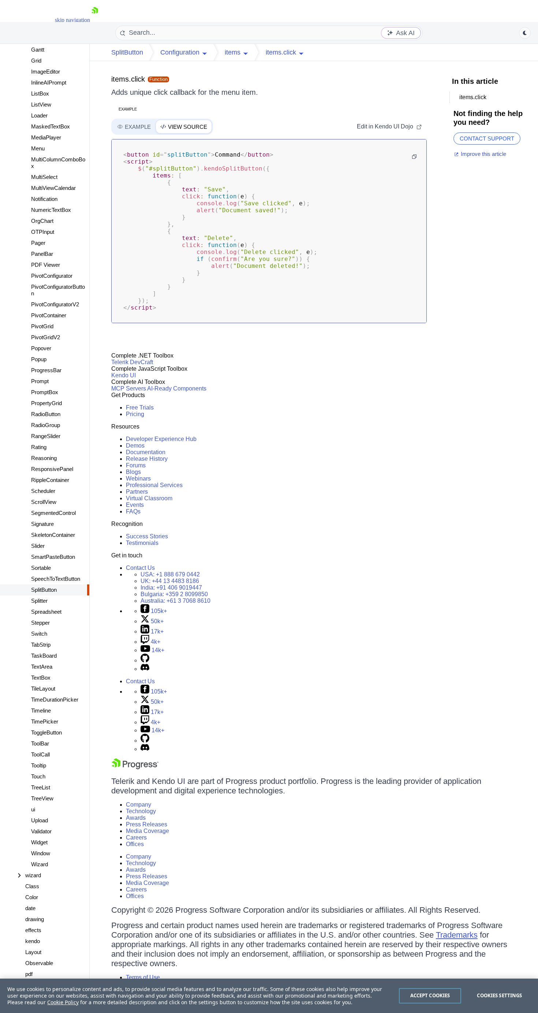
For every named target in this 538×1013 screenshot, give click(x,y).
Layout (33, 952)
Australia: (175, 601)
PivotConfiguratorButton (58, 290)
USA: (170, 574)
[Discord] (145, 669)
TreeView (42, 798)
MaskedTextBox (50, 126)
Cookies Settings (499, 995)
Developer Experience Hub (161, 439)
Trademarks (457, 934)
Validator (41, 831)
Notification (44, 199)
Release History (147, 459)
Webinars (138, 478)
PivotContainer (48, 315)
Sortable (41, 568)
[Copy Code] (414, 156)
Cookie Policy (63, 1002)
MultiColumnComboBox (58, 162)
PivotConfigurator (51, 276)
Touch (38, 776)
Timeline (41, 710)
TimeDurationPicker (54, 699)
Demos (135, 445)
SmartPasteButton (53, 557)
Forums (136, 465)
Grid (36, 60)
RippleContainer (50, 480)
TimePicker (44, 721)
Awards (136, 818)
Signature (42, 524)
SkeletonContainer (53, 535)
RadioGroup (45, 425)
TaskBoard (44, 656)
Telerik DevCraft (132, 362)
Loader (39, 115)
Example (128, 109)
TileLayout (43, 688)
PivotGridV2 (45, 337)
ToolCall (40, 754)
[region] (269, 996)
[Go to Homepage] (94, 20)
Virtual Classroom (149, 498)
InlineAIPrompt (48, 82)
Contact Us (140, 568)
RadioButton (45, 414)
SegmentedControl (53, 513)
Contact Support (487, 138)
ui (33, 809)
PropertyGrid (46, 403)
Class (32, 886)
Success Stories (147, 536)
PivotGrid (42, 326)
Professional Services (154, 485)
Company (138, 804)
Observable (39, 963)
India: (171, 587)
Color (31, 897)
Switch (39, 634)
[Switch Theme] (525, 33)
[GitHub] (145, 660)
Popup (38, 359)
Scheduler (43, 491)
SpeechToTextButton (55, 579)
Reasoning (44, 458)
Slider (38, 546)
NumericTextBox (51, 210)
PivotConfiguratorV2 (55, 304)
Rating (38, 447)
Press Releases (146, 824)
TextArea (41, 667)
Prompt (40, 381)
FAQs (133, 511)
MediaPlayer (46, 137)
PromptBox (44, 392)
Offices (135, 844)
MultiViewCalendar (53, 188)
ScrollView (43, 502)
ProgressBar (46, 370)
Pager (38, 243)
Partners (137, 492)
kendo (32, 941)
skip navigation (72, 20)
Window (40, 853)
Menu (38, 148)
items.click (128, 79)
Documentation (145, 452)
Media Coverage (147, 831)
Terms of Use (143, 977)
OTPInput (42, 232)
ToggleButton (46, 732)
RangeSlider (45, 436)
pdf (29, 974)
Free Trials (140, 407)
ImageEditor (45, 71)
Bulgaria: (174, 594)
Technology (141, 811)
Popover (41, 348)
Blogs (133, 472)
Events (135, 505)
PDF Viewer (45, 265)
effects (33, 930)
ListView (41, 104)
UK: (170, 581)
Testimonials (142, 543)
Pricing (135, 414)
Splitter (39, 601)
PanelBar (42, 254)
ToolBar (40, 743)
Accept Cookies (430, 995)
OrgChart (42, 221)
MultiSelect (44, 177)
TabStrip (41, 645)
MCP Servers (128, 388)
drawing (34, 919)
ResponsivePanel (52, 469)
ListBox (40, 93)
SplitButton (44, 590)
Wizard (39, 864)
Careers (136, 837)
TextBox (41, 677)
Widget (39, 842)
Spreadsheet (46, 612)
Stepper (40, 623)
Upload (39, 820)
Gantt (37, 49)
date (30, 908)
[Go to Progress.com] (135, 767)
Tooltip (38, 765)
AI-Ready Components (176, 388)
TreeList (40, 787)
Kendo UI (123, 375)
